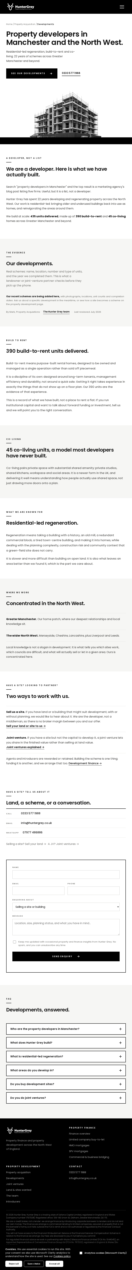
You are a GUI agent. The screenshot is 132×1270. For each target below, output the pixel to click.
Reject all (14, 1264)
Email (15, 883)
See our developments (31, 73)
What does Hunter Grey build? (31, 1042)
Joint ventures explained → (25, 747)
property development (23, 304)
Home (9, 24)
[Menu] (122, 7)
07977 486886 (32, 832)
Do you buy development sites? (32, 1084)
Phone (71, 883)
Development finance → (85, 763)
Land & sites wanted (18, 1190)
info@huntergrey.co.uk (36, 823)
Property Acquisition (24, 24)
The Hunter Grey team (56, 311)
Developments (15, 1178)
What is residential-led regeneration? (36, 1056)
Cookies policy (62, 1256)
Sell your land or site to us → (26, 726)
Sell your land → (35, 844)
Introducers (13, 1201)
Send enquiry (66, 956)
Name (15, 867)
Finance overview (79, 1133)
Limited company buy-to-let (86, 1139)
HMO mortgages (79, 1145)
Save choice (34, 1264)
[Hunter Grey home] (21, 7)
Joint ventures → (67, 844)
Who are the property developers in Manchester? (44, 1029)
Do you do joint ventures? (28, 1098)
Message (17, 916)
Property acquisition (18, 1172)
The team (12, 1195)
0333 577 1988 (71, 73)
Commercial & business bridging (89, 1157)
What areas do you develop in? (32, 1070)
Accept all (54, 1264)
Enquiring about (23, 900)
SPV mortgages (78, 1151)
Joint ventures (15, 1184)
